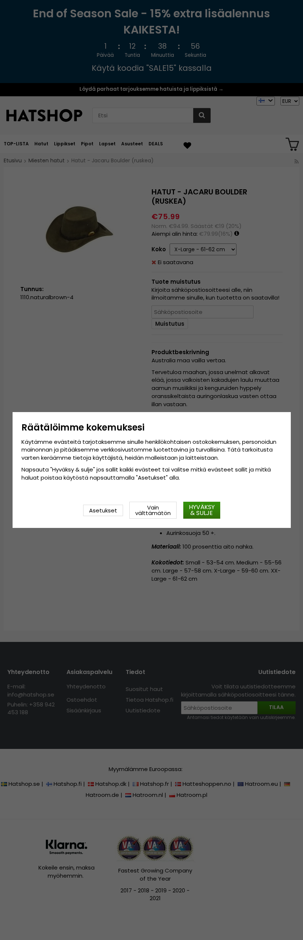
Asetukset (103, 510)
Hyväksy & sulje (202, 510)
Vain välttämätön (153, 510)
